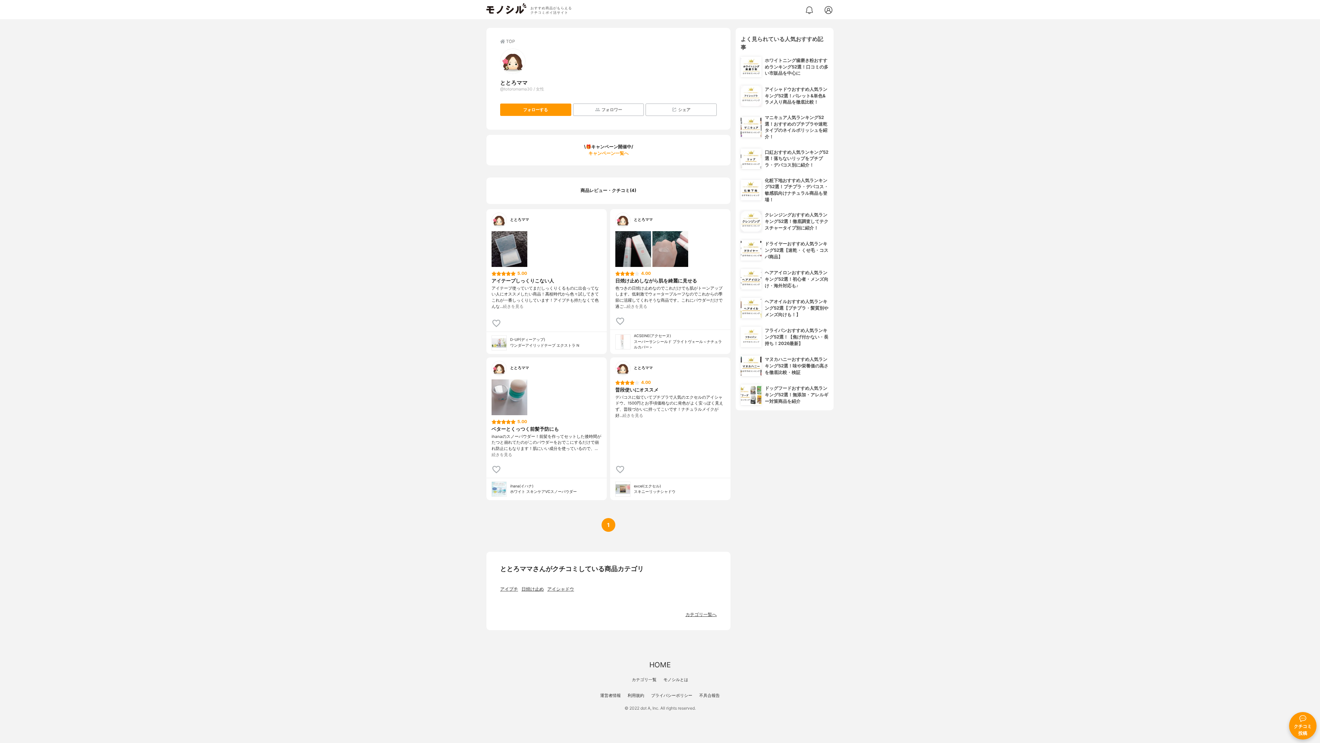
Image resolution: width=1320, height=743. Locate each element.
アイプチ (509, 589)
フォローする (535, 109)
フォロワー (612, 109)
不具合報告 (709, 695)
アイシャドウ (560, 589)
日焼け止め (532, 589)
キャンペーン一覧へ (608, 153)
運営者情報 (610, 695)
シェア (684, 109)
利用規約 (636, 695)
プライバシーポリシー (671, 695)
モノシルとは (675, 679)
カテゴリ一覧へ (701, 614)
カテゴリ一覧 (644, 679)
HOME (660, 664)
